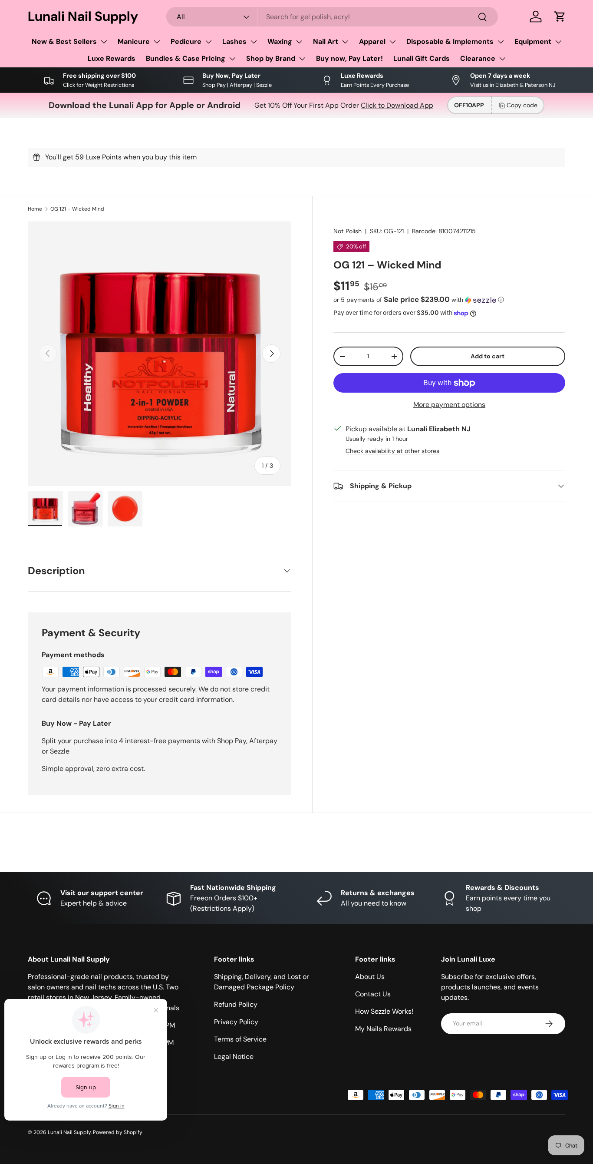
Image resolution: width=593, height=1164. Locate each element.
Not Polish (347, 231)
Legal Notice (234, 1056)
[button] (560, 16)
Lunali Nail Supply (69, 1132)
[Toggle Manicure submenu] (157, 41)
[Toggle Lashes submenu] (253, 41)
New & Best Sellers (64, 41)
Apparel (372, 41)
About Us (370, 976)
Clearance (477, 58)
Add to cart (487, 356)
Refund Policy (235, 1004)
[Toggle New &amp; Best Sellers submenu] (104, 41)
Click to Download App (397, 105)
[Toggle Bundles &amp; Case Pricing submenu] (232, 58)
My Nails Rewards (383, 1028)
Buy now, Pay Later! (349, 58)
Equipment (532, 41)
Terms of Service (240, 1039)
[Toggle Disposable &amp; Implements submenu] (500, 41)
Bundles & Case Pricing (185, 58)
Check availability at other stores (392, 451)
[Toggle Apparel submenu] (392, 41)
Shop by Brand (270, 58)
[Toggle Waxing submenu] (299, 41)
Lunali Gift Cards (421, 58)
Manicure (134, 41)
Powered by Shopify (117, 1132)
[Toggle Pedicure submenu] (208, 41)
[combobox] (331, 16)
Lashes (234, 41)
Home (35, 208)
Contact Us (373, 994)
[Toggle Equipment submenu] (558, 41)
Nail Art (325, 41)
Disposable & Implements (450, 41)
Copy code (522, 105)
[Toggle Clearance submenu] (502, 58)
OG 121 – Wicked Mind (77, 208)
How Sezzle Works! (384, 1011)
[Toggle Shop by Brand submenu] (302, 58)
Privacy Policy (236, 1021)
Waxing (279, 41)
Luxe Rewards (111, 58)
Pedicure (186, 41)
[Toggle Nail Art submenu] (345, 41)
